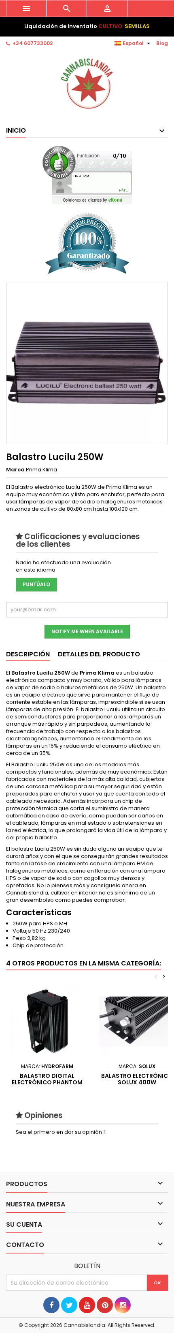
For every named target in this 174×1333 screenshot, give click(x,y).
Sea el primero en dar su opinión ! (60, 1132)
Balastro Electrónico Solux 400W (137, 1079)
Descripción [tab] (28, 654)
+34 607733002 (33, 43)
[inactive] (87, 175)
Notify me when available (87, 631)
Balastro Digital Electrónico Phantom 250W (47, 1082)
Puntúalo (36, 584)
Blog (162, 43)
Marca (15, 469)
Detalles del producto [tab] (99, 654)
